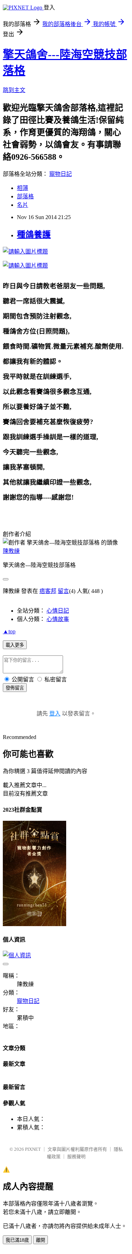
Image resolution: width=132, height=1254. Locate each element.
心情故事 (57, 619)
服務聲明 (76, 1156)
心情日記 (57, 611)
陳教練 (11, 551)
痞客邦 (47, 591)
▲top (9, 631)
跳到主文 (14, 90)
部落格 (25, 196)
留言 (63, 591)
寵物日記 (60, 174)
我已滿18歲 (17, 1240)
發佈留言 (15, 688)
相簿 (22, 188)
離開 (40, 1240)
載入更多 (15, 645)
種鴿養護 (34, 234)
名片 (22, 205)
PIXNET (33, 1149)
